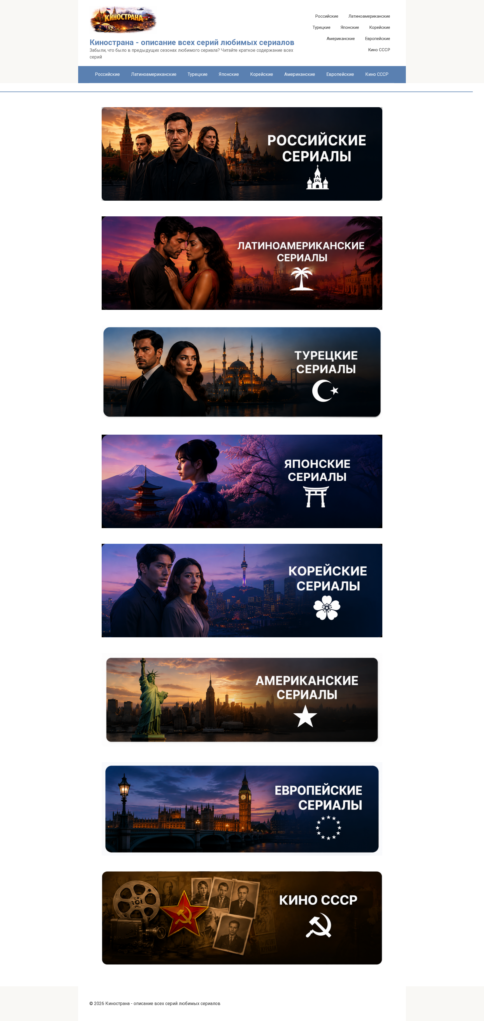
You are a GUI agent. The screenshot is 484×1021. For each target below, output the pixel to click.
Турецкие (322, 27)
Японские (350, 27)
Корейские (379, 27)
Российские (326, 16)
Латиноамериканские (369, 16)
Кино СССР (379, 49)
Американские (341, 38)
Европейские (377, 38)
